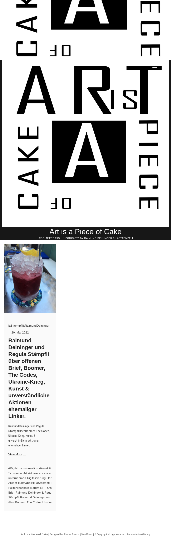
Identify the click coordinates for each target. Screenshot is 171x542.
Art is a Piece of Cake (85, 231)
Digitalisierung (36, 478)
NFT (43, 487)
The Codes (34, 502)
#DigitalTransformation (23, 468)
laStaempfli (43, 482)
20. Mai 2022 (20, 332)
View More (16, 454)
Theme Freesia (71, 534)
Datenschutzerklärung (138, 534)
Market (34, 487)
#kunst (43, 468)
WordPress (87, 534)
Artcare (33, 473)
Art (25, 473)
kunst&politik (26, 482)
